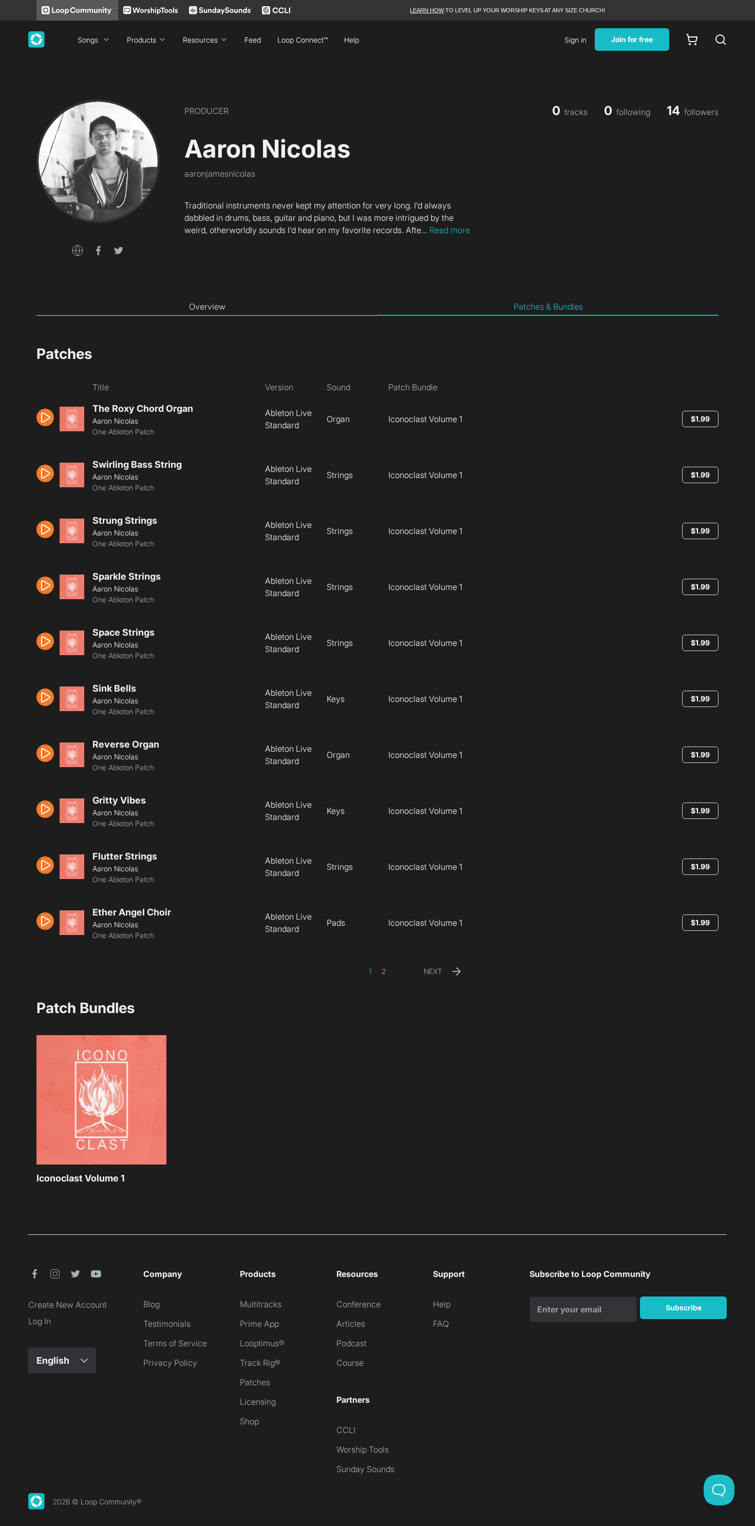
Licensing (258, 1402)
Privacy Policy (170, 1363)
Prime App (259, 1324)
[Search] (720, 39)
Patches (255, 1382)
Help (351, 39)
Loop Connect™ (302, 39)
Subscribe (684, 1307)
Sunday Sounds (365, 1469)
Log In (39, 1321)
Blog (151, 1304)
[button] (77, 249)
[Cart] (692, 39)
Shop (249, 1421)
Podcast (351, 1343)
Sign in (575, 39)
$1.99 (700, 418)
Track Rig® (260, 1363)
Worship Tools (362, 1449)
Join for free (632, 39)
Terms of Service (175, 1343)
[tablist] (377, 307)
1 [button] (370, 971)
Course (350, 1363)
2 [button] (384, 971)
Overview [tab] (207, 306)
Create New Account (67, 1305)
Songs (88, 39)
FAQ (441, 1324)
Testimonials (167, 1324)
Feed (252, 39)
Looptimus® (262, 1343)
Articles (350, 1324)
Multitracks (260, 1304)
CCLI (345, 1430)
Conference (358, 1304)
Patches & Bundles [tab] (548, 306)
